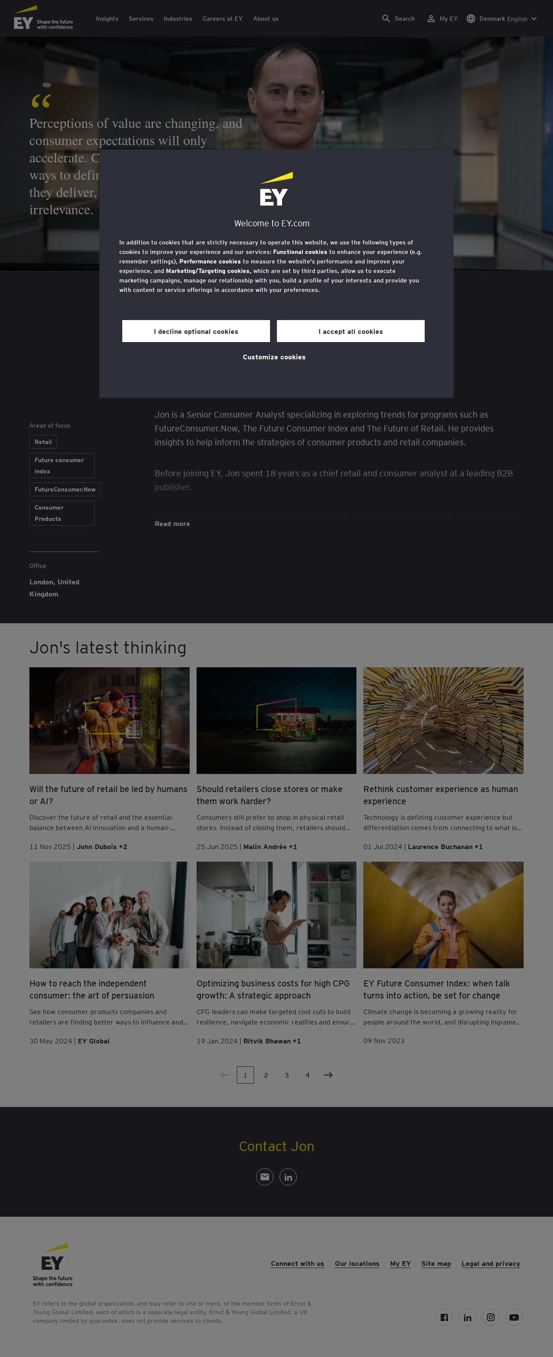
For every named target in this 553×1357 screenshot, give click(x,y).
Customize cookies (274, 356)
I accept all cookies (350, 331)
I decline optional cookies (196, 331)
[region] (276, 273)
